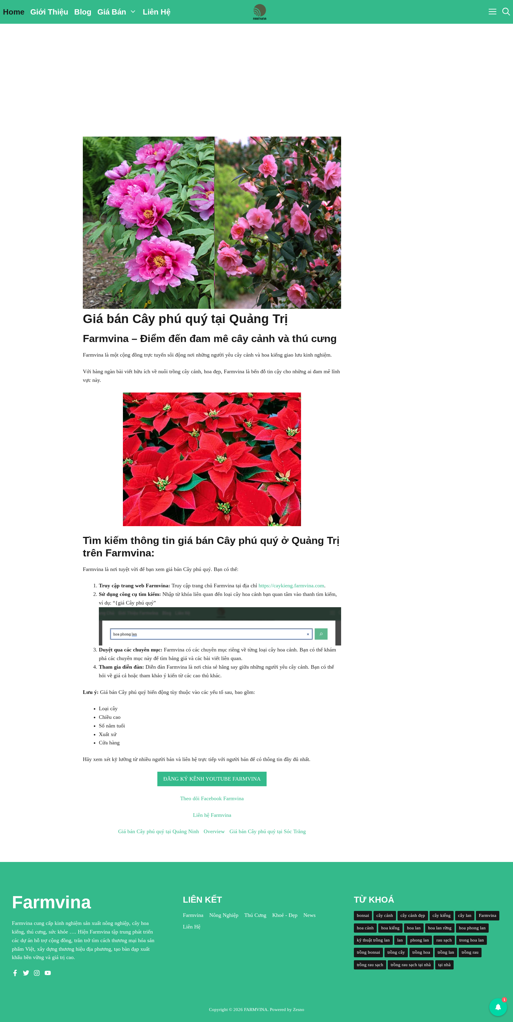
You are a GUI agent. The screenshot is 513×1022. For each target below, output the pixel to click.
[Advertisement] (256, 68)
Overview (214, 831)
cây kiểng (442, 915)
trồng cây (396, 952)
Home (13, 11)
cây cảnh (384, 915)
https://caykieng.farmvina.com (291, 585)
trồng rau (470, 952)
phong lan (419, 940)
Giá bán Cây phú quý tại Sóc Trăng (267, 831)
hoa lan (414, 928)
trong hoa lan (471, 940)
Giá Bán (111, 11)
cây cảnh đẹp (412, 915)
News (309, 915)
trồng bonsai (368, 952)
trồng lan (446, 952)
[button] (506, 12)
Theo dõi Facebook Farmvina (212, 798)
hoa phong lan (472, 928)
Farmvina (193, 915)
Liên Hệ (156, 11)
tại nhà (444, 964)
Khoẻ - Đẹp (284, 915)
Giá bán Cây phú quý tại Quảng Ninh (158, 831)
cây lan (464, 915)
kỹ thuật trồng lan (373, 940)
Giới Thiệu (49, 11)
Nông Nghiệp (223, 915)
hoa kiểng (390, 928)
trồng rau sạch (370, 964)
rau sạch (444, 940)
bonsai (363, 915)
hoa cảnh (365, 928)
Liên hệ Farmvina (212, 815)
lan (400, 940)
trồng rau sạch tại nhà (411, 964)
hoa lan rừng (440, 928)
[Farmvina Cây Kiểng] (259, 12)
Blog (82, 11)
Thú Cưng (255, 915)
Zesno (298, 1009)
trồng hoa (421, 952)
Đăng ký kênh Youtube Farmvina (212, 779)
